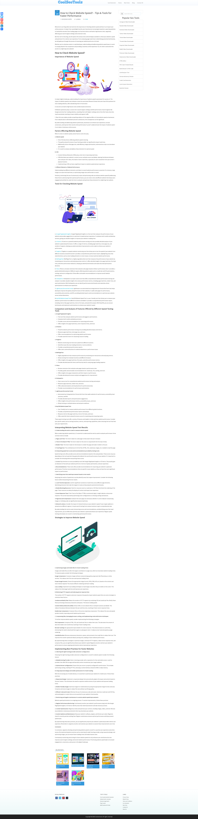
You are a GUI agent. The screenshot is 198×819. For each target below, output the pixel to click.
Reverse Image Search (104, 801)
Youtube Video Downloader (126, 26)
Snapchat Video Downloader (126, 45)
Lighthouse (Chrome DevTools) (64, 288)
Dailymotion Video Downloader (127, 57)
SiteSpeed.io (59, 278)
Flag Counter (103, 803)
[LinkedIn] (1, 25)
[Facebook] (1, 13)
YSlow (57, 269)
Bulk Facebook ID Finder (105, 805)
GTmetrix (58, 241)
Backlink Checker (124, 88)
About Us (125, 809)
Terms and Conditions (127, 801)
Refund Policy (126, 799)
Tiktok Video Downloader (126, 37)
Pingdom (58, 251)
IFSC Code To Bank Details (126, 65)
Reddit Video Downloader (126, 49)
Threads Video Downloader (126, 41)
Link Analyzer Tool (124, 72)
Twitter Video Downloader (126, 33)
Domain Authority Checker (126, 76)
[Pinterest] (1, 19)
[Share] (1, 29)
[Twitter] (1, 16)
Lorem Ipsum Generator (125, 84)
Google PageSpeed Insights (63, 234)
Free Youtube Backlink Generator (107, 797)
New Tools (127, 3)
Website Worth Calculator (105, 799)
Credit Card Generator (125, 80)
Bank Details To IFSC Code (126, 68)
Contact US (140, 3)
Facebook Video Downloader (126, 29)
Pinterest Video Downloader (126, 53)
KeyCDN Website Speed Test (63, 298)
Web (87, 19)
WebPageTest (59, 259)
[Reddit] (1, 22)
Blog (133, 3)
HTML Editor (122, 61)
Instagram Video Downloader (127, 22)
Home (120, 3)
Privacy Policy (126, 797)
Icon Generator (112, 3)
